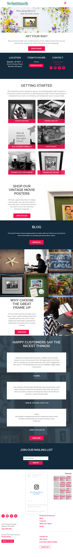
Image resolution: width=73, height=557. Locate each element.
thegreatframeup (34, 511)
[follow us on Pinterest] (59, 67)
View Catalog (21, 216)
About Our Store (46, 523)
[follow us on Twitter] (63, 67)
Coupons (43, 521)
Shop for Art (36, 48)
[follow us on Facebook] (51, 67)
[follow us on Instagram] (55, 67)
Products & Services (47, 516)
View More (22, 332)
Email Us (58, 64)
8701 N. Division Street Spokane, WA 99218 (15, 64)
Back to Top (8, 541)
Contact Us (44, 536)
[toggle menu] (65, 3)
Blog (41, 518)
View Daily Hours (36, 65)
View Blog (36, 242)
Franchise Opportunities (48, 542)
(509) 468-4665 (58, 62)
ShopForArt (45, 547)
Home (42, 526)
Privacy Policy (6, 536)
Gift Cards (43, 539)
